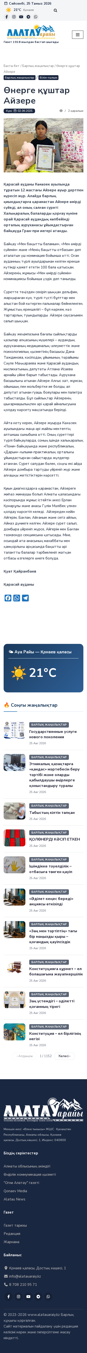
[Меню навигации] (77, 35)
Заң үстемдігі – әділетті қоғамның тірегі (51, 1003)
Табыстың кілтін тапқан (52, 812)
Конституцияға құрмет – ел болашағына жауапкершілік (56, 971)
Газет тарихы (15, 1225)
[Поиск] (55, 10)
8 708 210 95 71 (22, 1284)
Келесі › (64, 1056)
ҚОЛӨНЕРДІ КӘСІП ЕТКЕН (54, 839)
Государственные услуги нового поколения (53, 734)
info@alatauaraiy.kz (24, 1276)
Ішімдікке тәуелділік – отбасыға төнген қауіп (50, 869)
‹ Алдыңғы (25, 1056)
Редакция (12, 1233)
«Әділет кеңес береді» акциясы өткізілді (51, 901)
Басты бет (12, 66)
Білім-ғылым (48, 78)
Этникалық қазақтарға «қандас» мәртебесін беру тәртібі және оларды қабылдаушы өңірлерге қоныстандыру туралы (54, 774)
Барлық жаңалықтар (38, 66)
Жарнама (11, 1242)
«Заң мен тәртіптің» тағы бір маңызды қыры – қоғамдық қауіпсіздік (53, 936)
